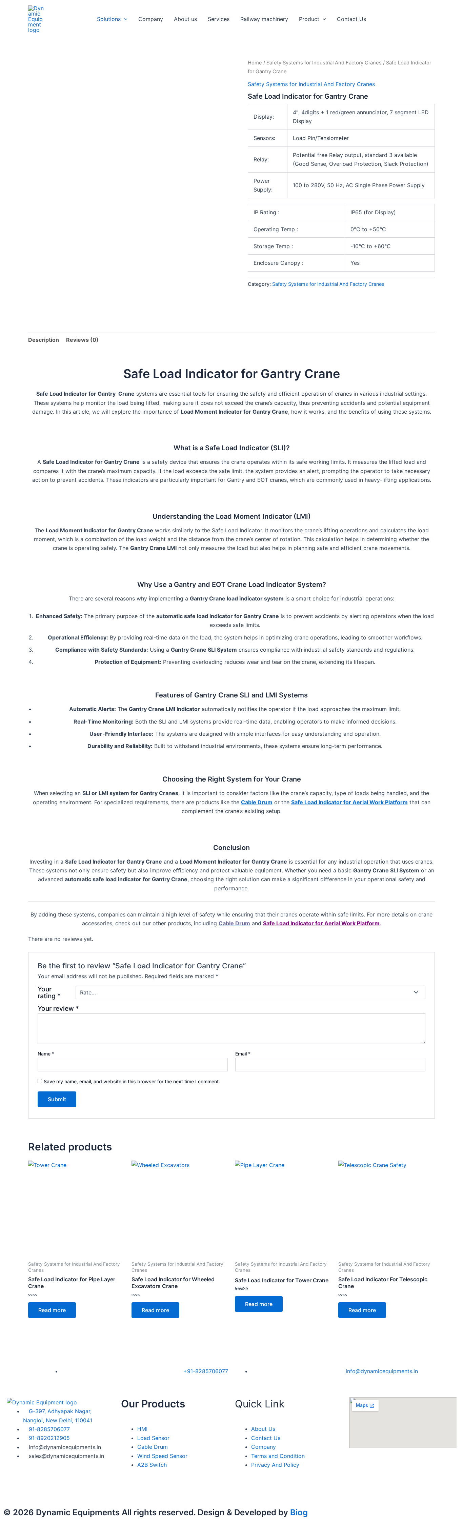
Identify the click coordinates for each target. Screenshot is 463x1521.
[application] (124, 19)
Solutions (109, 19)
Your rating (49, 992)
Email (242, 1053)
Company (150, 19)
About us (185, 19)
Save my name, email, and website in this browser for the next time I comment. (132, 1081)
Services (218, 19)
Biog (299, 1512)
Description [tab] (43, 339)
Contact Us (351, 19)
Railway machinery (264, 19)
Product (309, 19)
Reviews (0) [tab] (82, 339)
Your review (58, 1008)
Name (46, 1053)
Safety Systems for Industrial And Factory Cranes (324, 63)
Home (255, 63)
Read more (52, 1310)
